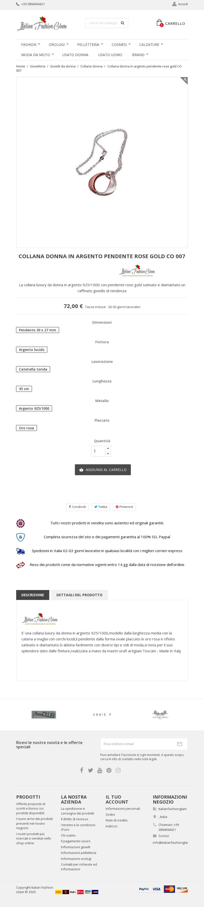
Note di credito (117, 820)
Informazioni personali (123, 808)
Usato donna (75, 54)
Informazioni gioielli (75, 847)
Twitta (102, 506)
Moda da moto (35, 54)
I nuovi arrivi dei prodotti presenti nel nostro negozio (34, 823)
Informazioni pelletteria (78, 852)
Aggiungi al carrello (103, 469)
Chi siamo (68, 835)
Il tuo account (117, 799)
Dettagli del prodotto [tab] (79, 595)
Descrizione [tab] (32, 595)
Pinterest (126, 506)
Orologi (57, 44)
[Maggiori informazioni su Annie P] (102, 715)
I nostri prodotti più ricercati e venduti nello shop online (33, 838)
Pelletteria (88, 44)
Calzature (149, 44)
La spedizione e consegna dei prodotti (77, 810)
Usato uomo (110, 54)
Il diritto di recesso (74, 819)
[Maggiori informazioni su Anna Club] (43, 715)
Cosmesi (119, 44)
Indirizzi (111, 826)
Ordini (110, 814)
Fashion (28, 44)
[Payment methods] (163, 888)
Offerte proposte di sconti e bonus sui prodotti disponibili (30, 808)
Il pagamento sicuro (76, 841)
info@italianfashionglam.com (175, 842)
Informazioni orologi (76, 858)
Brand (138, 54)
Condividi (79, 506)
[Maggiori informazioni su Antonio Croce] (160, 715)
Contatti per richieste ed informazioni (79, 866)
